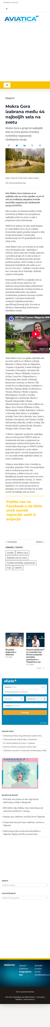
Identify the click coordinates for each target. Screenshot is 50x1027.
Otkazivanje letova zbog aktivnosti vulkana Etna (22, 736)
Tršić (9, 567)
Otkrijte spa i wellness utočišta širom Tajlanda (24, 816)
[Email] (40, 145)
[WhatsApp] (32, 145)
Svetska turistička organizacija (21, 562)
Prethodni (12, 542)
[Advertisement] (25, 52)
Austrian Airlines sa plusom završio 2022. (20, 747)
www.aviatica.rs (29, 999)
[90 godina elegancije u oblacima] (14, 634)
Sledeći (39, 542)
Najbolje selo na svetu (17, 557)
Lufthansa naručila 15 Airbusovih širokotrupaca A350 (24, 750)
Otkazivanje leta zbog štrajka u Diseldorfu (20, 739)
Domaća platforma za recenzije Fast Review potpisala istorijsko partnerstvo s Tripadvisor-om (34, 655)
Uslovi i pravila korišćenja (25, 992)
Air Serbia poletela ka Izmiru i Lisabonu (19, 743)
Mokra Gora (22, 552)
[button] (6, 649)
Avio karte (43, 723)
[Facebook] (9, 145)
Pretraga (25, 712)
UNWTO (18, 567)
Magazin (10, 98)
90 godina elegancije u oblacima (10, 652)
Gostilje (10, 552)
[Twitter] (17, 145)
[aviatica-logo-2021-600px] (22, 16)
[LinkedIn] (24, 145)
